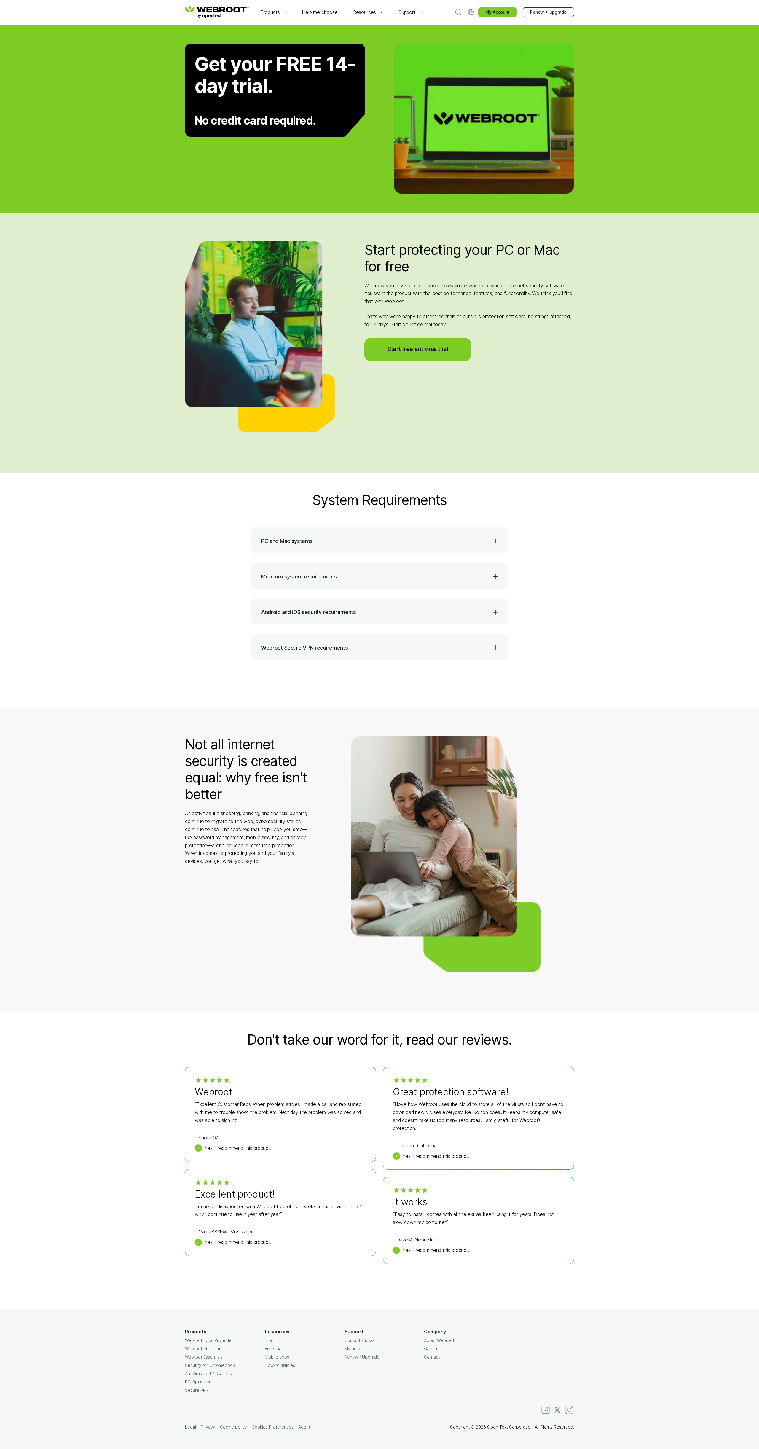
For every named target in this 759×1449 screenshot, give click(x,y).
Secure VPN (197, 1390)
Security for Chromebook (210, 1365)
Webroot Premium (202, 1348)
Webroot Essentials (204, 1356)
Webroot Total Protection (210, 1340)
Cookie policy (233, 1426)
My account (356, 1348)
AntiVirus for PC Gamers (208, 1373)
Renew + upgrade (548, 12)
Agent (304, 1426)
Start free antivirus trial (417, 349)
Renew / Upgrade (362, 1356)
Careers (432, 1348)
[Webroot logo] (217, 12)
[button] (273, 12)
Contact (432, 1356)
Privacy (208, 1426)
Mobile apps (277, 1356)
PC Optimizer (198, 1381)
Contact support (361, 1340)
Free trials (274, 1348)
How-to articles (280, 1365)
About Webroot (439, 1340)
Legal (190, 1426)
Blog (269, 1340)
